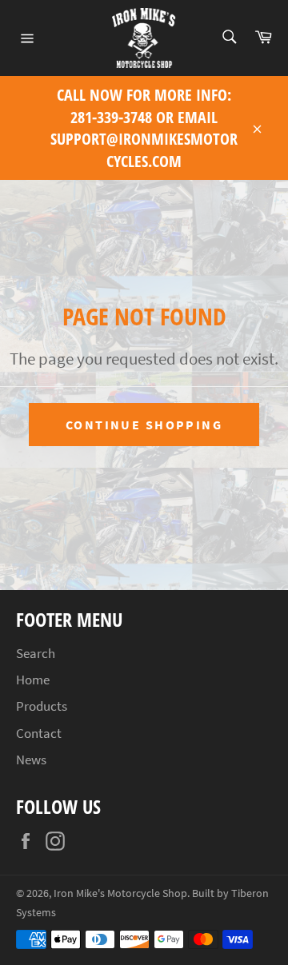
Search (35, 653)
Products (41, 706)
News (31, 759)
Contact (39, 733)
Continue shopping (144, 425)
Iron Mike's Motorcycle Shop (120, 893)
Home (33, 679)
